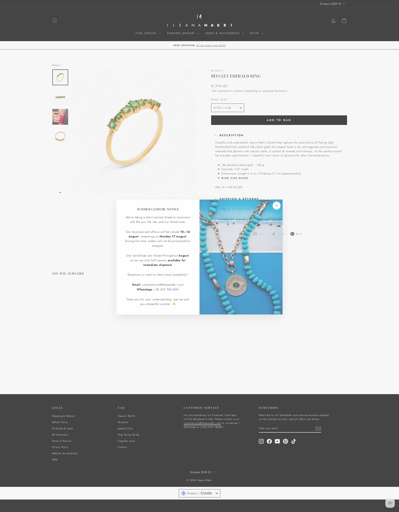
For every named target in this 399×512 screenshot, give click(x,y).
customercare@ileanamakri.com (163, 283)
